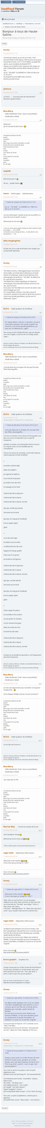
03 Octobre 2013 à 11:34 (10, 197)
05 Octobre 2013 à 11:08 (10, 683)
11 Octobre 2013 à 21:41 (10, 856)
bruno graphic (9, 959)
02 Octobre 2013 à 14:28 (10, 92)
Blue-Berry (8, 111)
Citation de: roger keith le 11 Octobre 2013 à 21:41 (22, 889)
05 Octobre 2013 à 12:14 (10, 775)
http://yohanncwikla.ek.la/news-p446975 (16, 874)
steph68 (7, 171)
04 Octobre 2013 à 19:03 (10, 312)
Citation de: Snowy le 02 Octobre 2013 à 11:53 (21, 202)
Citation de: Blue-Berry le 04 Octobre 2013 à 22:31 (22, 425)
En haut (5, 1108)
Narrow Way (9, 826)
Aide (13, 1121)
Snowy (6, 50)
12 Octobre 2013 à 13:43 (10, 1043)
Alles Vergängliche (11, 241)
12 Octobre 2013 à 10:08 (10, 963)
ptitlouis (7, 89)
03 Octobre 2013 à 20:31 (10, 266)
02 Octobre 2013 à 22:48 (10, 174)
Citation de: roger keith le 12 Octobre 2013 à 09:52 (22, 998)
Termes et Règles (21, 1121)
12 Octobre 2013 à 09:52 (10, 924)
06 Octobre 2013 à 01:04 (10, 830)
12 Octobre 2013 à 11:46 (10, 993)
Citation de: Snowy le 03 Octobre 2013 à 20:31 (21, 317)
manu (6, 193)
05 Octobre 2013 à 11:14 (10, 740)
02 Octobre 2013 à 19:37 (10, 120)
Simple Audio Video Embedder (22, 1125)
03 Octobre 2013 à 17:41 (10, 244)
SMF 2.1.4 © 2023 (17, 1123)
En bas (4, 44)
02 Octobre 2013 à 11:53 (10, 53)
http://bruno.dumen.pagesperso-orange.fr (16, 982)
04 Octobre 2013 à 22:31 (10, 363)
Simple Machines (28, 1123)
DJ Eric (6, 308)
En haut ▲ (30, 1121)
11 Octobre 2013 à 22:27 (10, 884)
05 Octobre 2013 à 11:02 (10, 417)
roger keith (8, 853)
